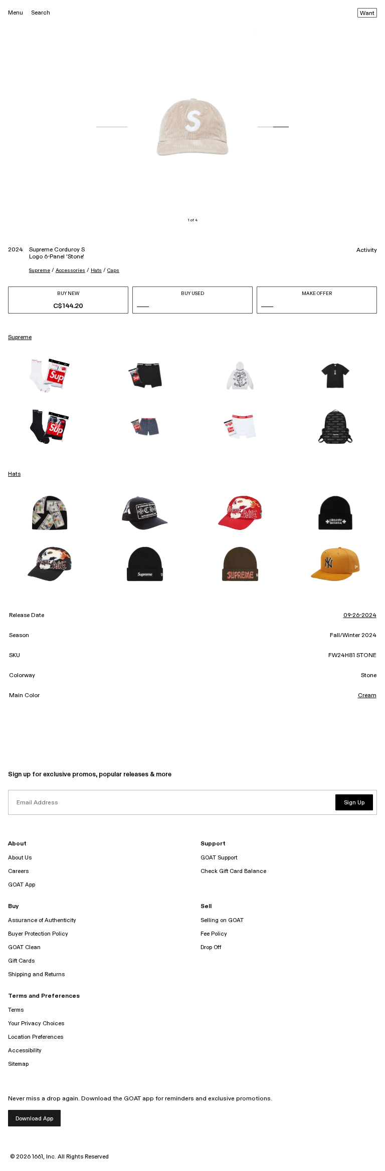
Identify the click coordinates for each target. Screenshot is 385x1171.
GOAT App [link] (21, 885)
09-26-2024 (359, 616)
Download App (34, 1118)
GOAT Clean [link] (24, 947)
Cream (367, 696)
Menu (15, 13)
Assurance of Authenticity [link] (42, 920)
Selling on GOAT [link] (222, 920)
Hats (96, 270)
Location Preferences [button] (35, 1037)
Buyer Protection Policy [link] (38, 934)
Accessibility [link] (25, 1050)
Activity (366, 250)
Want (367, 14)
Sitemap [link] (18, 1064)
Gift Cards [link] (21, 961)
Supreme (39, 270)
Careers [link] (18, 871)
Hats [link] (14, 474)
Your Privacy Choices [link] (36, 1023)
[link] (49, 375)
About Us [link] (20, 857)
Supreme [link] (20, 338)
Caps (113, 270)
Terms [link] (16, 1010)
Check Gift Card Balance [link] (233, 871)
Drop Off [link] (211, 947)
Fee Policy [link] (214, 934)
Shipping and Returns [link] (36, 974)
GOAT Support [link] (219, 857)
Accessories (70, 270)
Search (40, 13)
